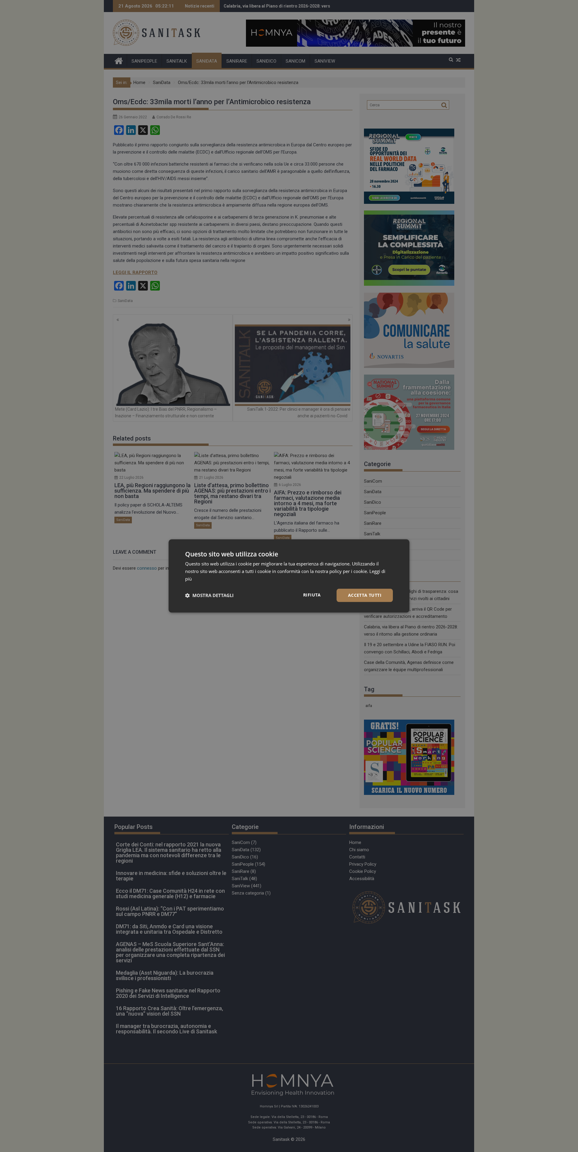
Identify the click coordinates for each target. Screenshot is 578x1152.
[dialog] (289, 575)
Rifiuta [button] (312, 595)
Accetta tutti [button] (364, 595)
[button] (209, 595)
